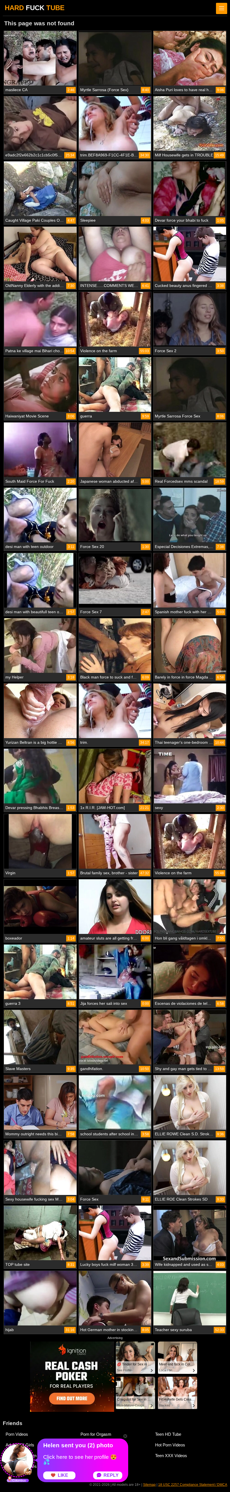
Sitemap (149, 1485)
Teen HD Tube (168, 1434)
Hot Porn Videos (170, 1444)
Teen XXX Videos (171, 1455)
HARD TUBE (35, 8)
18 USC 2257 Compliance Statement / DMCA (192, 1485)
